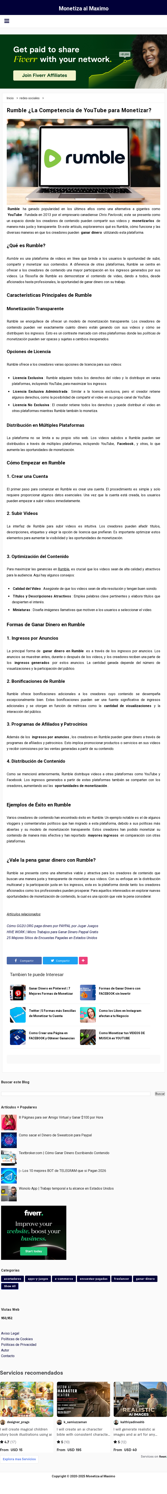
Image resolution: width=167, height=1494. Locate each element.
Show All (10, 1286)
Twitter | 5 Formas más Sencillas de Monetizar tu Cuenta (52, 1013)
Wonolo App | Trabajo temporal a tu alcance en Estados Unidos (66, 1188)
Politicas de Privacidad (18, 1345)
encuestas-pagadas (93, 1278)
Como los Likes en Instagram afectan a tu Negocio (120, 1013)
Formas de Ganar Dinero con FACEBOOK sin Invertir (119, 991)
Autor (5, 1350)
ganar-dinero (145, 1278)
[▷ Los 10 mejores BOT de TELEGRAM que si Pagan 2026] (9, 1175)
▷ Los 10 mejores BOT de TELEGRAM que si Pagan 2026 (62, 1171)
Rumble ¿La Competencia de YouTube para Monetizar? (79, 110)
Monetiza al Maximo (100, 1476)
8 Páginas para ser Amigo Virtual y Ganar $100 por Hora (61, 1117)
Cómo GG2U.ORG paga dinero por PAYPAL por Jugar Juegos (52, 926)
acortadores (12, 1278)
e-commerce (64, 1278)
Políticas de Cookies (17, 1339)
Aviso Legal (10, 1333)
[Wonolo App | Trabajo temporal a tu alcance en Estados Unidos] (9, 1193)
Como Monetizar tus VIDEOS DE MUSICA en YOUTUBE (122, 1035)
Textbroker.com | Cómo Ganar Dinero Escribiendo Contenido (64, 1153)
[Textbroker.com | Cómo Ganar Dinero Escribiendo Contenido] (9, 1158)
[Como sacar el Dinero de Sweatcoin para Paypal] (9, 1140)
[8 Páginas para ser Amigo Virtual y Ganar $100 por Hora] (9, 1122)
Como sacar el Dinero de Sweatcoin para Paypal (55, 1135)
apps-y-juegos (38, 1278)
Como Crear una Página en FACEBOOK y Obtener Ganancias (52, 1035)
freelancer (121, 1278)
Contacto (8, 1356)
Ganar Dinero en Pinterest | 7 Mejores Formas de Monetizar (51, 991)
